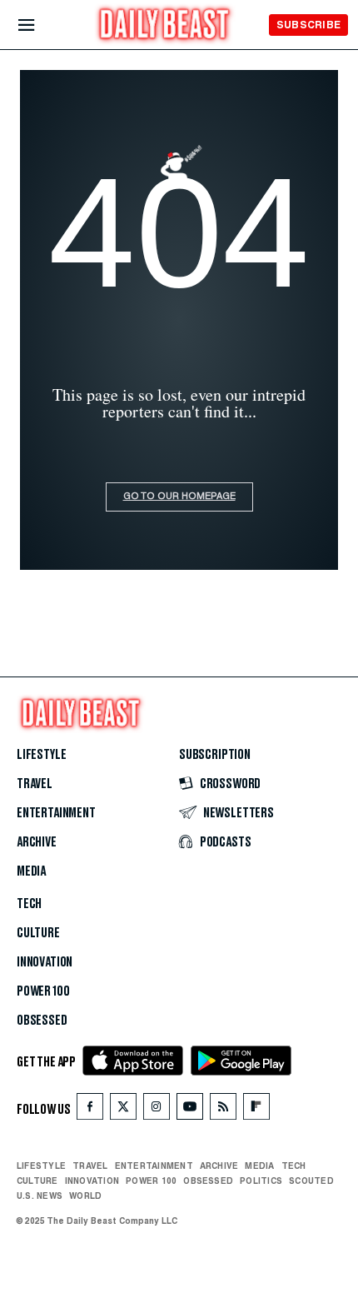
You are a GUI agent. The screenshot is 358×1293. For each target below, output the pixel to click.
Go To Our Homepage (179, 497)
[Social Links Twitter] (123, 1110)
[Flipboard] (256, 1110)
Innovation (44, 962)
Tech (29, 904)
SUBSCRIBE (308, 24)
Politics (261, 1181)
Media (31, 871)
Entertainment (56, 813)
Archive (37, 842)
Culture (38, 933)
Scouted (311, 1181)
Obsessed (42, 1020)
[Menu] (40, 25)
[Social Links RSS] (223, 1110)
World (85, 1196)
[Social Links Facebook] (90, 1110)
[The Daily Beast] (165, 26)
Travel (34, 784)
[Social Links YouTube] (190, 1110)
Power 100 (43, 991)
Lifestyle (41, 754)
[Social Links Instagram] (156, 1110)
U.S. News (39, 1196)
